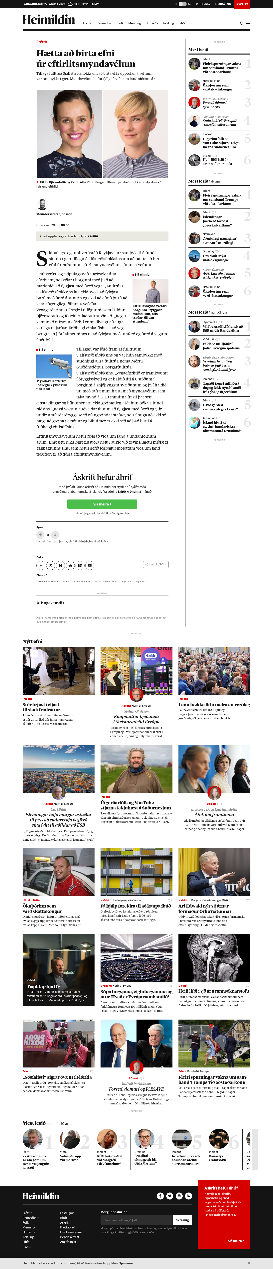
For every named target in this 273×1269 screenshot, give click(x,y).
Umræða (151, 23)
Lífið (182, 23)
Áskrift (65, 1222)
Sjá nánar (126, 1263)
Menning (134, 23)
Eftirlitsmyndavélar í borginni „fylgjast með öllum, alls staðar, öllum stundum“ (150, 314)
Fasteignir (67, 1213)
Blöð (63, 1218)
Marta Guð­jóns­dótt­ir (106, 581)
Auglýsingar (68, 1242)
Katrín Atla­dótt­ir (82, 581)
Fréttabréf (67, 1227)
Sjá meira (101, 504)
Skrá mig (182, 1220)
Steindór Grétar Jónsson (54, 214)
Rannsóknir (105, 23)
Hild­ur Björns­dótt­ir (48, 581)
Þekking (168, 23)
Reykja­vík (126, 581)
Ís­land (66, 581)
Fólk (121, 23)
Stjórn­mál (141, 581)
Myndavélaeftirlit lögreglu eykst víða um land (52, 385)
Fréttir (87, 23)
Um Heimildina (71, 1232)
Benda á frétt (69, 1237)
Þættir (27, 1246)
